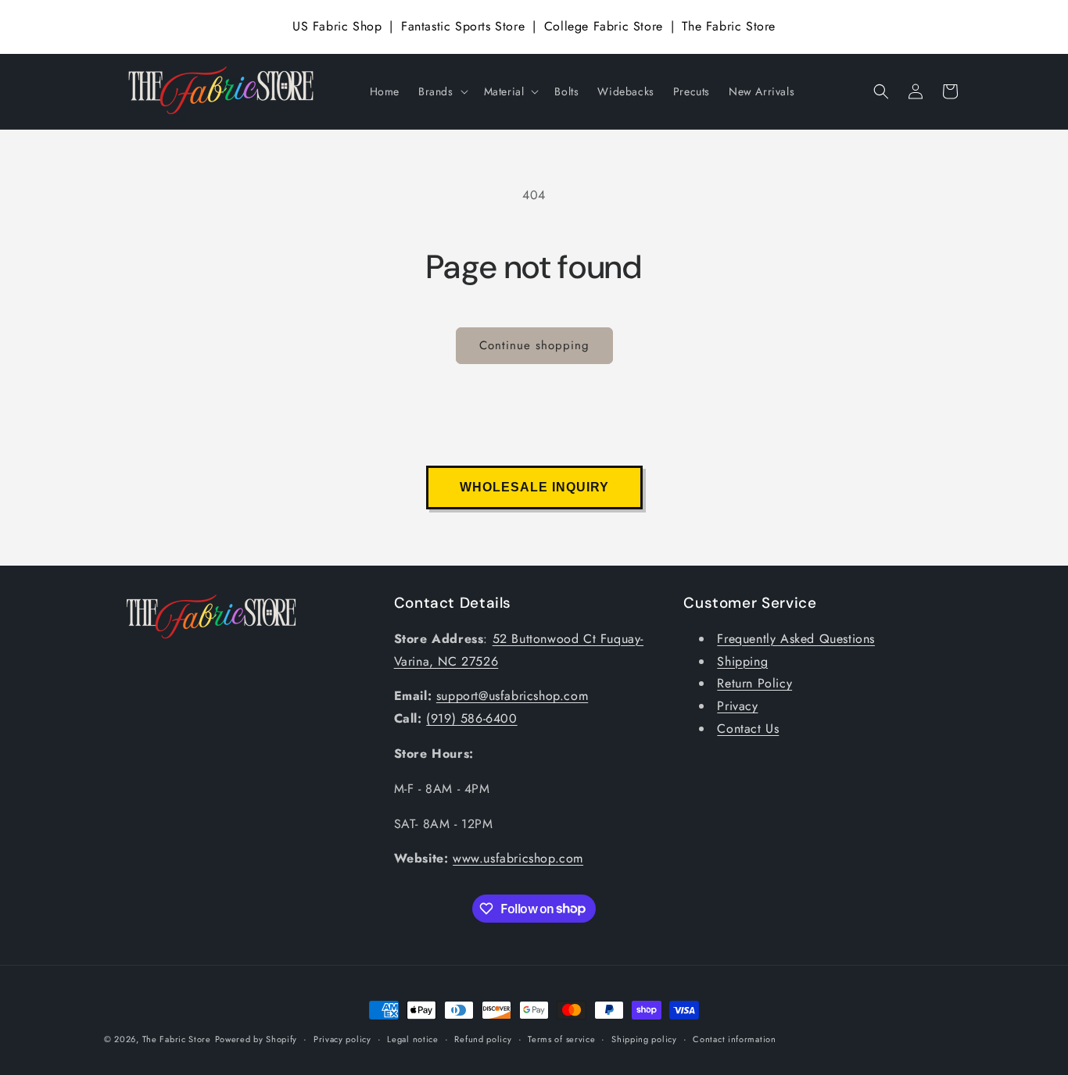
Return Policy (754, 684)
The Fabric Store (729, 26)
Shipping (742, 661)
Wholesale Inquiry (534, 487)
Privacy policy (342, 1038)
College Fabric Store (603, 26)
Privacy (737, 707)
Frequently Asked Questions (796, 639)
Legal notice (412, 1038)
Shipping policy (644, 1038)
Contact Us (748, 729)
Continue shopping (534, 345)
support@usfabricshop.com (512, 696)
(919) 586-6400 (471, 719)
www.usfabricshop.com (518, 859)
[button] (442, 91)
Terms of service (561, 1038)
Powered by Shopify (256, 1039)
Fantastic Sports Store (463, 26)
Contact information (734, 1038)
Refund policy (482, 1038)
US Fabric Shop (337, 26)
